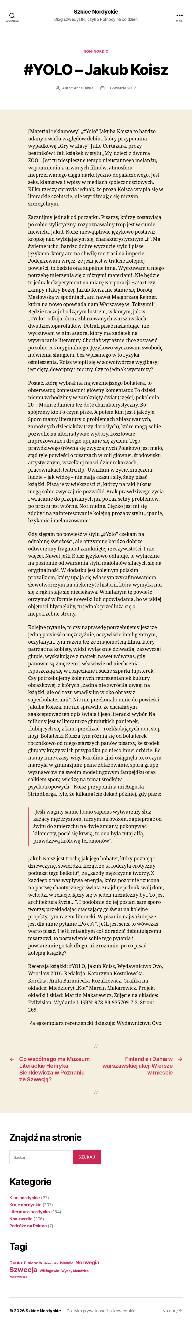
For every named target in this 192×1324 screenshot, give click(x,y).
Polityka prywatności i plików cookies (101, 1310)
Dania (15, 1262)
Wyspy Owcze (18, 1276)
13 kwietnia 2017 (121, 88)
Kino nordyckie (24, 1197)
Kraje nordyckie (25, 1204)
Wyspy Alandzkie (75, 1271)
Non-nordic (96, 51)
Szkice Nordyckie (96, 12)
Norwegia (87, 1262)
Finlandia (33, 1263)
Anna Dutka (83, 88)
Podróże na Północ (28, 1225)
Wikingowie (49, 1271)
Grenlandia (51, 1263)
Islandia (66, 1263)
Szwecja (23, 1269)
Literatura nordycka (29, 1211)
